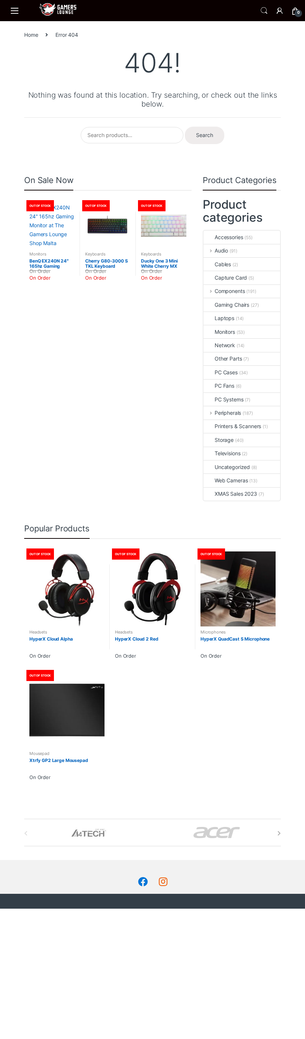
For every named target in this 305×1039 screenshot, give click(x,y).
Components (230, 291)
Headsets (38, 632)
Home (31, 35)
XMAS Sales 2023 (236, 494)
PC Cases (226, 372)
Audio (221, 250)
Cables (223, 264)
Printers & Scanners (238, 426)
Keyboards (95, 254)
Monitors (37, 254)
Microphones (212, 632)
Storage (224, 440)
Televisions (227, 453)
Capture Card (231, 277)
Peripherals (228, 413)
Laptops (224, 318)
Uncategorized (232, 467)
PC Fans (224, 385)
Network (225, 345)
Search (264, 11)
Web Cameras (231, 480)
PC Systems (229, 399)
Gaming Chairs (232, 305)
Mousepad (39, 753)
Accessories (229, 237)
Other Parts (228, 358)
